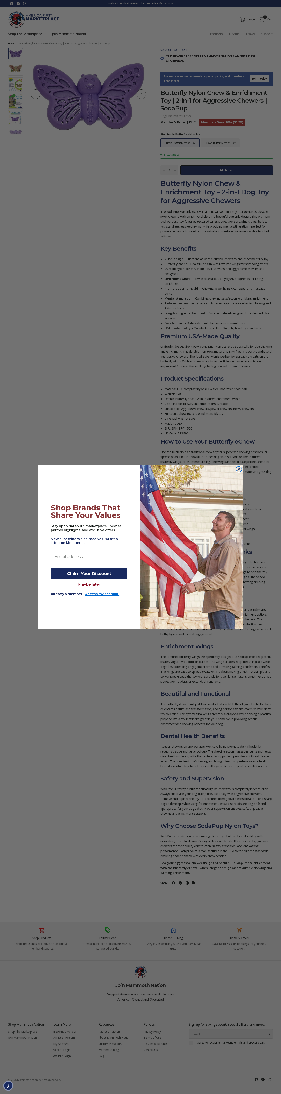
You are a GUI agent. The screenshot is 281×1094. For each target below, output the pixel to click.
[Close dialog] (239, 469)
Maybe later (89, 584)
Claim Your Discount (89, 573)
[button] (8, 1086)
